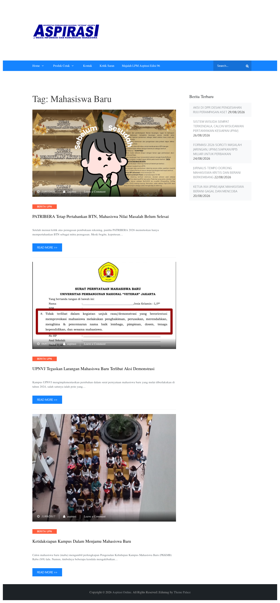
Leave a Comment (95, 191)
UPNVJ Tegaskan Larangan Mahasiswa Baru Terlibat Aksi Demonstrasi (93, 368)
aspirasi (71, 191)
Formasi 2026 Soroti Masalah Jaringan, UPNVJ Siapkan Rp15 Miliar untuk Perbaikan (217, 149)
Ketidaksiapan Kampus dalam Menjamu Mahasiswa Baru (81, 541)
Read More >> (47, 247)
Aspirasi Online (121, 592)
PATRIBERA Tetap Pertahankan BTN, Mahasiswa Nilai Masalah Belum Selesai (100, 216)
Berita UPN (44, 206)
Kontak (87, 66)
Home (36, 66)
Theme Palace (182, 592)
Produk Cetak (61, 66)
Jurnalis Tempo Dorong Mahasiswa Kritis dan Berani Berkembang (217, 172)
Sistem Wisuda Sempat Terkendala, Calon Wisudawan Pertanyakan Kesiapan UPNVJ (218, 126)
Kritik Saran (107, 66)
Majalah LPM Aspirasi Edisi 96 (141, 66)
